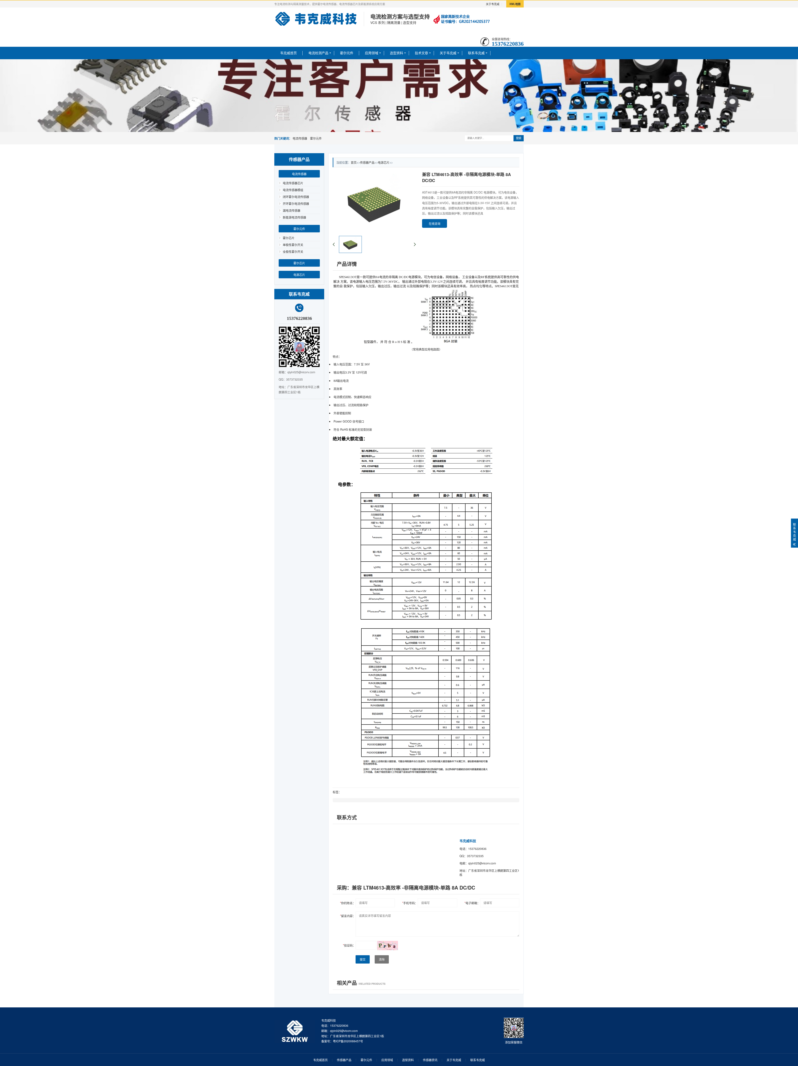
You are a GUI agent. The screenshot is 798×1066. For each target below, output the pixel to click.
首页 (354, 162)
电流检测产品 (318, 53)
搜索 (518, 138)
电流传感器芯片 (293, 183)
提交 (363, 959)
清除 (382, 959)
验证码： (349, 945)
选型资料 (396, 53)
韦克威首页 (288, 53)
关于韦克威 (492, 4)
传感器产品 (367, 162)
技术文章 (421, 53)
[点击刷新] (387, 945)
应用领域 (371, 53)
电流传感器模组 (293, 190)
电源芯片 (299, 274)
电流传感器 (300, 138)
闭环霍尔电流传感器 (296, 197)
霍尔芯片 (288, 238)
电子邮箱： (472, 903)
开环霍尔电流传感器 (296, 203)
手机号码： (410, 903)
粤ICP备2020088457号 (348, 1041)
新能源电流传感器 (294, 217)
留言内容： (348, 916)
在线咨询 (434, 223)
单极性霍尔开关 (293, 245)
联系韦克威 (476, 53)
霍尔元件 (346, 53)
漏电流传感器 (291, 210)
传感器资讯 (430, 1060)
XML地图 (515, 4)
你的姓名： (348, 903)
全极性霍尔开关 (293, 251)
